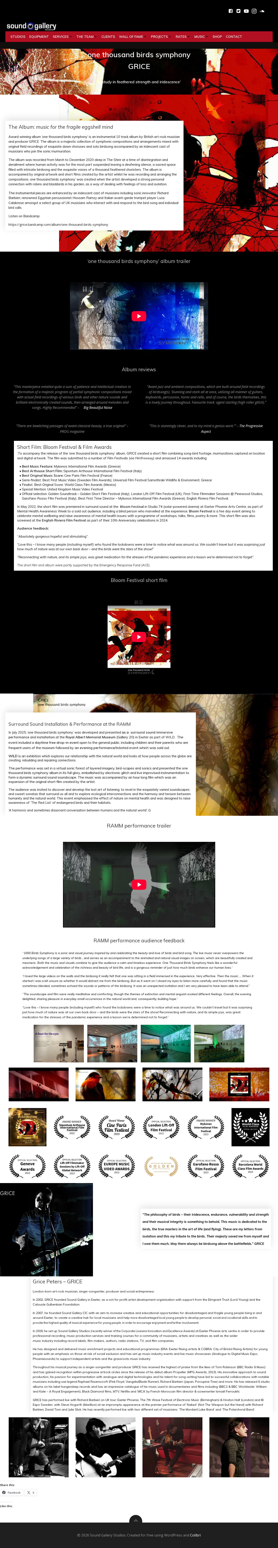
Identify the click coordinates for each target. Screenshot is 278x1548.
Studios (17, 36)
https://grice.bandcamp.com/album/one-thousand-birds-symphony (58, 224)
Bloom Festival (132, 506)
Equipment (39, 36)
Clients (108, 36)
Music (199, 36)
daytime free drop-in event (57, 742)
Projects (159, 36)
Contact (234, 36)
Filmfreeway (144, 458)
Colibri (195, 1535)
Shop (217, 36)
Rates (181, 36)
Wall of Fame (131, 36)
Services (61, 36)
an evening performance (95, 748)
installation (46, 737)
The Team (85, 36)
